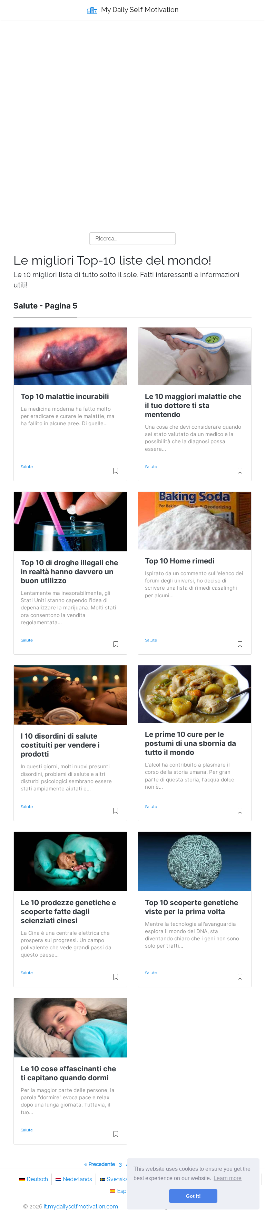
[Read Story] (115, 473)
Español (127, 1191)
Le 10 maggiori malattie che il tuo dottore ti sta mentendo (193, 405)
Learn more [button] (228, 1178)
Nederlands (77, 1179)
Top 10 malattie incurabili (65, 396)
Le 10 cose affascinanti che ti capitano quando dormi (68, 1073)
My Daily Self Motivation (138, 10)
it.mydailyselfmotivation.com (81, 1206)
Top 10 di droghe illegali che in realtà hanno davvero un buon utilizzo (69, 571)
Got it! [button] (193, 1196)
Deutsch (37, 1179)
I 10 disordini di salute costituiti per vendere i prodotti (60, 745)
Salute (27, 466)
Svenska (117, 1179)
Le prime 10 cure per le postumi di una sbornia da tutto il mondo (190, 743)
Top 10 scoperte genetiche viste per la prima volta (191, 907)
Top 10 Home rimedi (180, 561)
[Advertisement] (132, 76)
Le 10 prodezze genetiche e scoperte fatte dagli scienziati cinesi (68, 911)
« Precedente (99, 1164)
